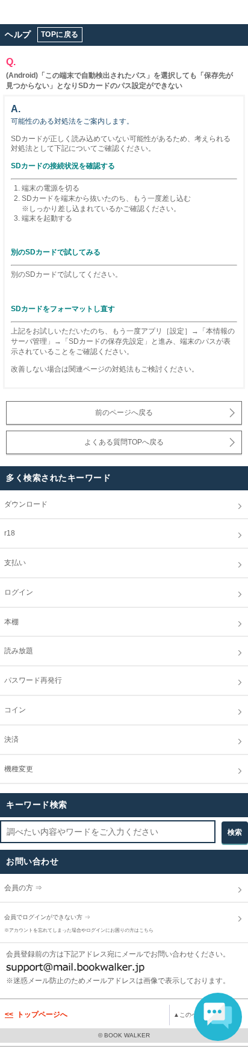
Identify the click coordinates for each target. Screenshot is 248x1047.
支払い (22, 562)
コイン (22, 710)
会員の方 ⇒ (30, 888)
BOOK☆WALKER (54, 12)
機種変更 (25, 769)
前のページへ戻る (124, 412)
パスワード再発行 (40, 680)
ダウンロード (33, 504)
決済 (18, 739)
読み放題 (25, 651)
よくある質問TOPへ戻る (124, 442)
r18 (133, 533)
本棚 (18, 622)
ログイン (25, 592)
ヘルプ (18, 34)
